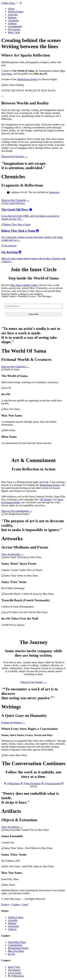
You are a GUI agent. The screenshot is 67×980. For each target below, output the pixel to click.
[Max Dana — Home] (8, 3)
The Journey (14, 29)
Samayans (54, 192)
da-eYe (11, 954)
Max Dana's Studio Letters (24, 285)
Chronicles (13, 20)
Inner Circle (14, 32)
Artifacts (12, 23)
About (11, 8)
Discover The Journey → (33, 682)
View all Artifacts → (11, 826)
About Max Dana (17, 942)
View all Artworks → (12, 554)
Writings (12, 17)
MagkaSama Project (27, 79)
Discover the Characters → (15, 366)
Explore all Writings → (13, 722)
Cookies (15, 904)
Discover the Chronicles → (15, 200)
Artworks (13, 14)
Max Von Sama (16, 951)
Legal (25, 904)
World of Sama (15, 11)
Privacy (5, 904)
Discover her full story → (14, 156)
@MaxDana (17, 975)
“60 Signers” (45, 499)
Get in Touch (14, 972)
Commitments (15, 26)
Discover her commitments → (16, 511)
